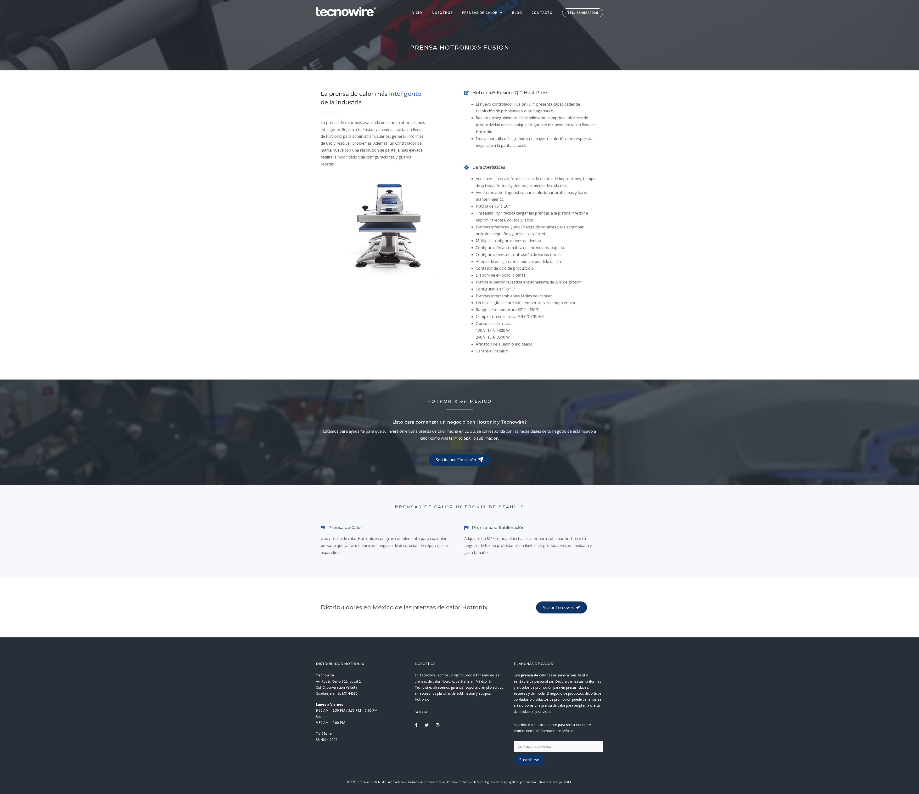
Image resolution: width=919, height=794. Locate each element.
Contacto (542, 12)
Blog (517, 12)
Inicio (416, 12)
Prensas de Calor (480, 12)
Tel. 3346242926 (582, 12)
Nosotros (442, 12)
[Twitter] (427, 725)
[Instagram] (437, 725)
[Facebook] (416, 725)
